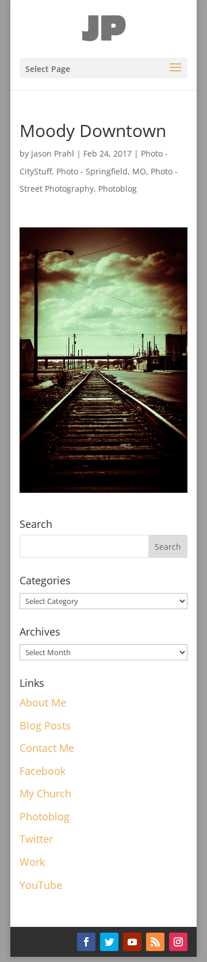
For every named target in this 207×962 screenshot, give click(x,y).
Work (32, 862)
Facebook (43, 771)
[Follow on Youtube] (132, 942)
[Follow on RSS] (155, 942)
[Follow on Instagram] (178, 942)
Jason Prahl (52, 153)
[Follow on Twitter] (109, 942)
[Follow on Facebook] (86, 942)
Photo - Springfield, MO (101, 171)
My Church (45, 793)
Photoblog (117, 188)
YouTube (41, 885)
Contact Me (47, 748)
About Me (43, 702)
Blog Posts (45, 725)
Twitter (36, 839)
